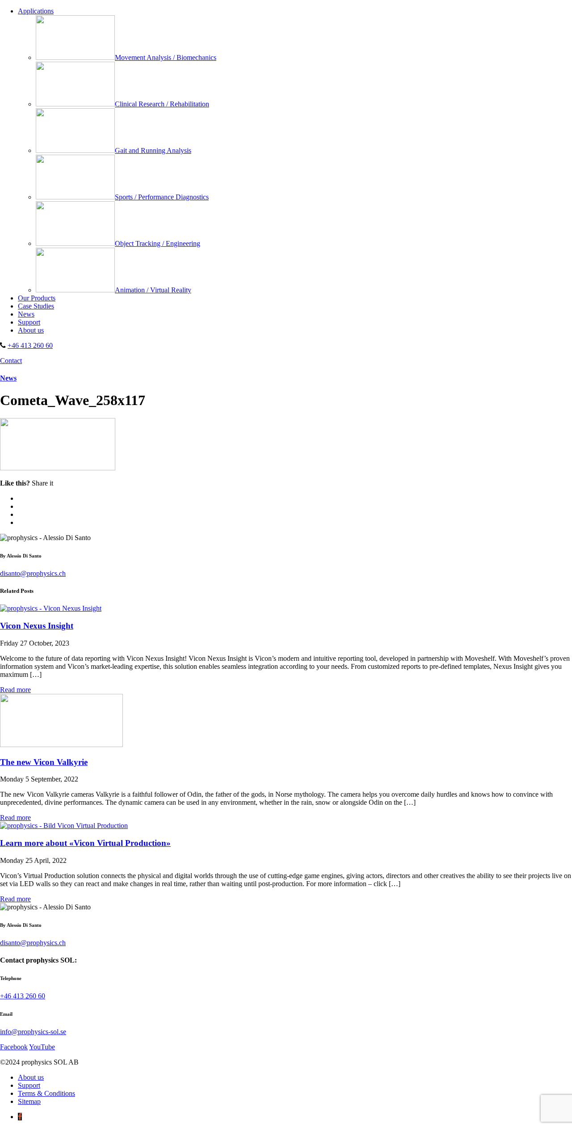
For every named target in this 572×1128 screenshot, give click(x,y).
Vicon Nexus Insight (36, 625)
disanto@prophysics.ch (33, 573)
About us (31, 330)
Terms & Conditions (46, 1093)
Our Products (36, 298)
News (26, 314)
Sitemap (29, 1101)
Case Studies (36, 306)
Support (29, 322)
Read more (15, 689)
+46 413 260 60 (30, 345)
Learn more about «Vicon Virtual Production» (85, 843)
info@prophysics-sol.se (33, 1031)
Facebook (14, 1047)
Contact (11, 360)
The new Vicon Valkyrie (44, 762)
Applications (36, 11)
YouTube (42, 1047)
